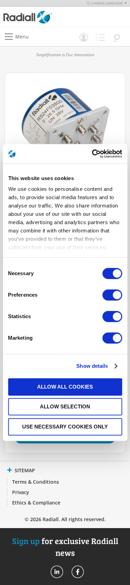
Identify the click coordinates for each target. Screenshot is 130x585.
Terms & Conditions (35, 481)
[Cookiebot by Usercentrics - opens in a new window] (92, 153)
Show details (92, 366)
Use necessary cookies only (65, 427)
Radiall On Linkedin (57, 572)
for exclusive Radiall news (65, 546)
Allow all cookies (65, 387)
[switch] (112, 295)
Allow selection (65, 406)
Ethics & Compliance (36, 502)
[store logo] (36, 17)
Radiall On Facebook (77, 572)
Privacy (20, 492)
